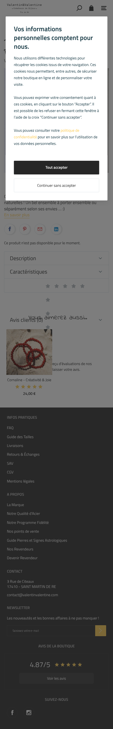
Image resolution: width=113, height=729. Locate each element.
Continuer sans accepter (56, 185)
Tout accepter (57, 167)
